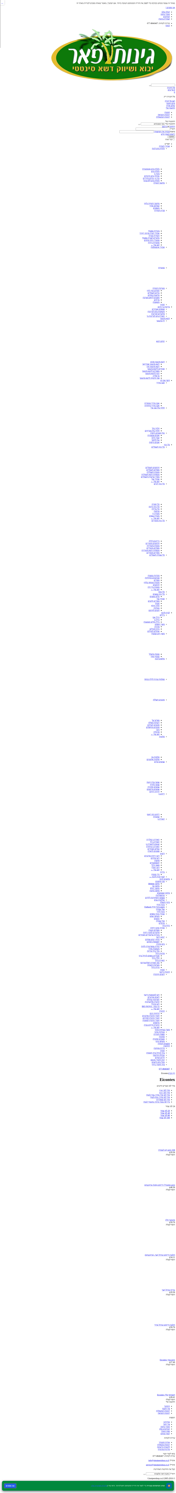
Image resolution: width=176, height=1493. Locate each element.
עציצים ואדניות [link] (154, 787)
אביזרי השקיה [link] (164, 146)
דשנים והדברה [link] (159, 974)
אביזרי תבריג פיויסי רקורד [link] (150, 233)
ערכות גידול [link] (160, 953)
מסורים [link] (157, 580)
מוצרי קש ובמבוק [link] (158, 633)
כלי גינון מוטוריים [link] (158, 520)
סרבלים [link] (162, 923)
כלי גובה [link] (161, 592)
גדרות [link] (162, 872)
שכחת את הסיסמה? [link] (162, 131)
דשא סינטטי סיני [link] (153, 366)
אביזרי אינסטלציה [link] (158, 247)
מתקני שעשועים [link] (163, 893)
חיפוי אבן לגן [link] (165, 380)
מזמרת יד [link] (156, 513)
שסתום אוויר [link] (154, 206)
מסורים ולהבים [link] (154, 601)
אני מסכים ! (170, 7)
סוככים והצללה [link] (159, 700)
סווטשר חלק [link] (170, 1220)
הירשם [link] (164, 126)
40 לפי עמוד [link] (165, 1113)
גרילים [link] (162, 615)
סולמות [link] (162, 736)
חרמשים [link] (156, 585)
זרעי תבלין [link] (156, 867)
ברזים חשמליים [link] (154, 293)
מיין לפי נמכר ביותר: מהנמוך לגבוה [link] (156, 1102)
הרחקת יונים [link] (155, 1013)
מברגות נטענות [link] (154, 575)
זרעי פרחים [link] (155, 858)
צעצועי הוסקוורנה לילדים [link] (155, 898)
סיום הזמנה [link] (170, 103)
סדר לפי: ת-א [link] (164, 1093)
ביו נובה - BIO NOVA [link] (151, 1006)
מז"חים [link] (157, 300)
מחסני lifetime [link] (154, 884)
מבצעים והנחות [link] (164, 1043)
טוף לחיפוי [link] (156, 440)
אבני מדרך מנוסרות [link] (152, 403)
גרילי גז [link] (157, 620)
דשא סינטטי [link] (165, 318)
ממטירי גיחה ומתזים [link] (152, 240)
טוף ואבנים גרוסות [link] (157, 433)
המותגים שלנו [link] (164, 1429)
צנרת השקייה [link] (159, 210)
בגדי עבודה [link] (160, 921)
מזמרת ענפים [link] (154, 516)
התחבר (171, 137)
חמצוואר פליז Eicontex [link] (166, 1395)
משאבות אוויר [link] (154, 949)
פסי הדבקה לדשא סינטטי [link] (150, 378)
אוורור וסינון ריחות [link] (157, 928)
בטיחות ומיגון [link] (159, 1032)
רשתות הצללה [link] (154, 723)
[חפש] (150, 85)
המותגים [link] (166, 16)
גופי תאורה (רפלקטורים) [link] (150, 963)
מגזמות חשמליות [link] (153, 472)
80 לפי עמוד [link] (165, 1115)
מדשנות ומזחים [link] (154, 295)
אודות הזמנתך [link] (164, 1442)
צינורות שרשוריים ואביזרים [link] (149, 935)
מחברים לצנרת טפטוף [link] (151, 238)
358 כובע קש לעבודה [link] (166, 1150)
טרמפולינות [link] (160, 895)
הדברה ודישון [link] (164, 972)
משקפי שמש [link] (155, 916)
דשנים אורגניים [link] (154, 997)
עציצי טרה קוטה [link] (153, 782)
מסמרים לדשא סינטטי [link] (151, 371)
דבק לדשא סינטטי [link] (152, 373)
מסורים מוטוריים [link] (153, 553)
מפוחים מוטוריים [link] (153, 548)
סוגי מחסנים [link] (160, 881)
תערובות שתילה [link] (153, 999)
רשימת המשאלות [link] (163, 117)
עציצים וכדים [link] (159, 762)
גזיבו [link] (158, 729)
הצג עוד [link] (155, 245)
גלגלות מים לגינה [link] (158, 148)
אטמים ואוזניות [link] (159, 1039)
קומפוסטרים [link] (155, 863)
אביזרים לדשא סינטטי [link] (156, 369)
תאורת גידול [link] (160, 960)
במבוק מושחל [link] (154, 654)
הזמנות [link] (167, 112)
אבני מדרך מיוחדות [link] (152, 405)
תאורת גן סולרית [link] (153, 839)
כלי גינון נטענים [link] (159, 594)
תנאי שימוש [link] (165, 1433)
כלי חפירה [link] (156, 504)
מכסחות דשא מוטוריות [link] (151, 550)
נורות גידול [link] (155, 967)
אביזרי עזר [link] (155, 479)
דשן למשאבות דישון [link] (152, 995)
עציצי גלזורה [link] (155, 784)
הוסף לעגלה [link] (170, 1155)
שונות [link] (162, 304)
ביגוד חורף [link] (161, 904)
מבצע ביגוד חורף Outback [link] (154, 907)
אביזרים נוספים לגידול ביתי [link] (149, 956)
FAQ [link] (168, 26)
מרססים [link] (156, 1023)
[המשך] (139, 124)
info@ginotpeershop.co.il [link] (158, 1460)
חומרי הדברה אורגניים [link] (151, 1016)
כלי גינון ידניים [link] (159, 484)
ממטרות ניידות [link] (154, 242)
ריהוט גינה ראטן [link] (153, 814)
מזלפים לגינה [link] (160, 659)
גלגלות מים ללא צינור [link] (151, 181)
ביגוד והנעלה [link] (165, 902)
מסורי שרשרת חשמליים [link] (150, 477)
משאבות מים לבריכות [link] (156, 311)
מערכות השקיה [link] (159, 288)
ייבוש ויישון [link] (160, 937)
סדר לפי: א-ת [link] (164, 1090)
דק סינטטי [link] (161, 321)
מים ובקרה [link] (160, 944)
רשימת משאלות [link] (163, 1445)
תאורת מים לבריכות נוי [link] (156, 316)
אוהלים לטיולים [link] (153, 631)
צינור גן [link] (157, 174)
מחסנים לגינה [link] (165, 879)
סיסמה (172, 131)
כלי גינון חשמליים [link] (158, 447)
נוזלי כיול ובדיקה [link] (153, 951)
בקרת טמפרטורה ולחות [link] (150, 946)
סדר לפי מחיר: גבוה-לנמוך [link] (160, 1097)
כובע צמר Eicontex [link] (167, 1360)
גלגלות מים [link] (155, 171)
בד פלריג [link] (156, 376)
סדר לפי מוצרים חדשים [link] (166, 1086)
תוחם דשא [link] (160, 341)
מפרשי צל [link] (156, 720)
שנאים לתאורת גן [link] (153, 844)
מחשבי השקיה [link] (159, 183)
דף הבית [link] (171, 1073)
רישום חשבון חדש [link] (168, 134)
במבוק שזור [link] (155, 656)
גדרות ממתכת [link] (159, 1048)
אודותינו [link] (167, 1422)
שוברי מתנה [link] (165, 14)
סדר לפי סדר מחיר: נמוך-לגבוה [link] (158, 1095)
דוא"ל (172, 129)
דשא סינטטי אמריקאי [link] (151, 364)
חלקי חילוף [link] (155, 606)
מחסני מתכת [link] (155, 891)
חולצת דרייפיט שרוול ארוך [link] (164, 1325)
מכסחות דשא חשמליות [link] (150, 474)
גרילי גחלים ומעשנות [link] (152, 622)
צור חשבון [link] (166, 1408)
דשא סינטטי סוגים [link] (157, 362)
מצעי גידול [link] (156, 865)
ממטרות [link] (161, 268)
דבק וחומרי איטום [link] (158, 1060)
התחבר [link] (172, 126)
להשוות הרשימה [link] (163, 1447)
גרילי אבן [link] (156, 617)
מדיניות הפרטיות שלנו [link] (99, 1486)
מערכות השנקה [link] (153, 965)
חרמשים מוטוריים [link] (153, 543)
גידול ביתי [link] (166, 925)
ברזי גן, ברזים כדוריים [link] (151, 178)
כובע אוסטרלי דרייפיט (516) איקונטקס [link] (159, 1185)
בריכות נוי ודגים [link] (164, 307)
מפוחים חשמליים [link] (153, 470)
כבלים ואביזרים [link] (154, 849)
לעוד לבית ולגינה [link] (157, 877)
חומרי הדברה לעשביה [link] (151, 1020)
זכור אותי (168, 139)
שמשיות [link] (156, 817)
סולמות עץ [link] (155, 757)
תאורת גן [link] (161, 819)
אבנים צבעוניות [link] (154, 435)
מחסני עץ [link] (156, 886)
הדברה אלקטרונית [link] (152, 1002)
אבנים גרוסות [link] (154, 442)
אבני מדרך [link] (160, 383)
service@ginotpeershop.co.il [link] (157, 1465)
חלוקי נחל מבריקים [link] (152, 431)
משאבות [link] (156, 302)
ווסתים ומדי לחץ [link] (153, 290)
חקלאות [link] (167, 1046)
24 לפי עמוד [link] (170, 1106)
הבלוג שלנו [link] (166, 12)
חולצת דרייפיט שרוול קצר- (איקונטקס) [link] (160, 1255)
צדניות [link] (157, 627)
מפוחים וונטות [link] (154, 930)
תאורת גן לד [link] (155, 842)
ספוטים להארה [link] (154, 851)
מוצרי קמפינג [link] (160, 624)
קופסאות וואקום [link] (153, 942)
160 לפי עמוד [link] (164, 1118)
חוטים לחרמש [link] (154, 610)
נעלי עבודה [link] (160, 909)
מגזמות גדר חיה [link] (154, 587)
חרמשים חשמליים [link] (152, 467)
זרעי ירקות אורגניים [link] (152, 856)
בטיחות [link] (157, 608)
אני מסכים (10, 1486)
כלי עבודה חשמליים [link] (157, 555)
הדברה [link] (162, 1011)
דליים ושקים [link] (160, 1057)
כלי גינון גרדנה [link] (154, 506)
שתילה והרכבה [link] (159, 1055)
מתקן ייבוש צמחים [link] (152, 939)
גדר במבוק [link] (155, 874)
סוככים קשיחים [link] (153, 725)
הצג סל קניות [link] (170, 101)
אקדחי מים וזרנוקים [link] (152, 176)
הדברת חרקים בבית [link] (152, 1025)
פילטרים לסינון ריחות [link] (151, 932)
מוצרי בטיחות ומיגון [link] (162, 1030)
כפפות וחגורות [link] (159, 1034)
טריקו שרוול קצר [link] (168, 1290)
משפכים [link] (156, 208)
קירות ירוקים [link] (154, 791)
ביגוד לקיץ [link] (161, 911)
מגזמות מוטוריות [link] (153, 546)
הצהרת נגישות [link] (164, 19)
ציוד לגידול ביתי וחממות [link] (155, 1053)
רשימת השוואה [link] (164, 115)
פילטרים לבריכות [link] (158, 314)
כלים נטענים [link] (155, 596)
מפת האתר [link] (165, 1431)
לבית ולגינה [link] (165, 613)
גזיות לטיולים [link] (155, 629)
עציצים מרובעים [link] (153, 789)
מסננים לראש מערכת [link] (151, 297)
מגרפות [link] (157, 511)
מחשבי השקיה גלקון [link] (152, 203)
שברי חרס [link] (156, 438)
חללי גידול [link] (156, 958)
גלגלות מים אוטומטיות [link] (151, 169)
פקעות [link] (157, 860)
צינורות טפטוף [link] (154, 231)
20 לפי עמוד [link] (165, 1111)
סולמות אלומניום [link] (153, 759)
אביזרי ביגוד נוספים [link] (157, 914)
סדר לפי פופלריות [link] (163, 1099)
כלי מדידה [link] (156, 509)
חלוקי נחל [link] (156, 428)
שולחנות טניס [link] (159, 900)
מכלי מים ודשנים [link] (158, 1062)
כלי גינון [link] (167, 445)
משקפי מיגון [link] (160, 1041)
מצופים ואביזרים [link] (158, 309)
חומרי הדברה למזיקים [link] (151, 1018)
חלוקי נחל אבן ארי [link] (157, 408)
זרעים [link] (162, 853)
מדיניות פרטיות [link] (164, 1449)
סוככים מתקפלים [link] (153, 727)
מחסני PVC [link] (155, 888)
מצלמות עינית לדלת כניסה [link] (154, 679)
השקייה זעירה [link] (154, 235)
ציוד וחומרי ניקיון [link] (158, 1064)
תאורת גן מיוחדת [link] (153, 846)
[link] (2, 2)
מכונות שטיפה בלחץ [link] (152, 582)
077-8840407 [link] (164, 1069)
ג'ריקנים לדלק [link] (154, 541)
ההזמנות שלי (170, 124)
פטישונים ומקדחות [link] (152, 578)
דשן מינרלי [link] (155, 1004)
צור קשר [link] (166, 1424)
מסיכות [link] (162, 1037)
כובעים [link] (157, 918)
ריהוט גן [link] (161, 794)
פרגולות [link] (157, 732)
